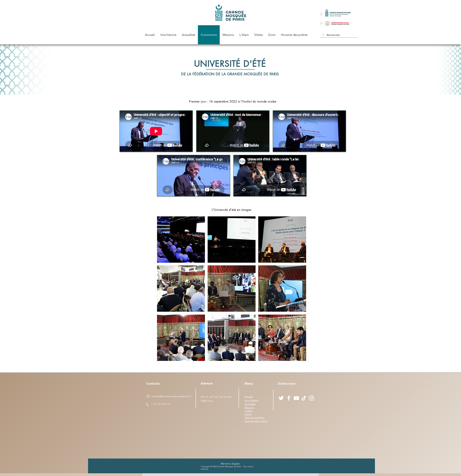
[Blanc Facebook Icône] (288, 398)
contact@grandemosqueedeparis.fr (171, 396)
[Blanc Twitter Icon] (281, 398)
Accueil (249, 396)
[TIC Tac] (304, 398)
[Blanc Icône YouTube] (296, 398)
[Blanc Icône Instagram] (311, 398)
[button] (181, 239)
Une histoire (251, 400)
